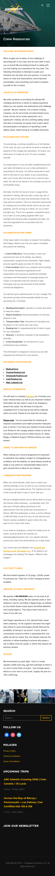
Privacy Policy (9, 751)
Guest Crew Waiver (11, 761)
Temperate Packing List (16, 376)
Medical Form (12, 369)
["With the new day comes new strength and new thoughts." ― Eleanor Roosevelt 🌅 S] (48, 696)
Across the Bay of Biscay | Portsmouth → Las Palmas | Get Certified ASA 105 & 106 (23, 802)
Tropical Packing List (15, 372)
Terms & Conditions (11, 756)
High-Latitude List (14, 382)
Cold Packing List (14, 379)
